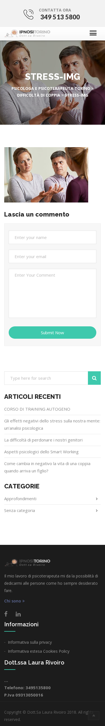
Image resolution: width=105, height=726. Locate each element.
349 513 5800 (60, 17)
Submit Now (52, 332)
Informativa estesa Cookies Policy (38, 651)
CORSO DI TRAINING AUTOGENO (37, 409)
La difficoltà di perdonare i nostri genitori (43, 440)
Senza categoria (19, 510)
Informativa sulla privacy (30, 642)
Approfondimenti (20, 498)
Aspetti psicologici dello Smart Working (41, 451)
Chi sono (12, 601)
